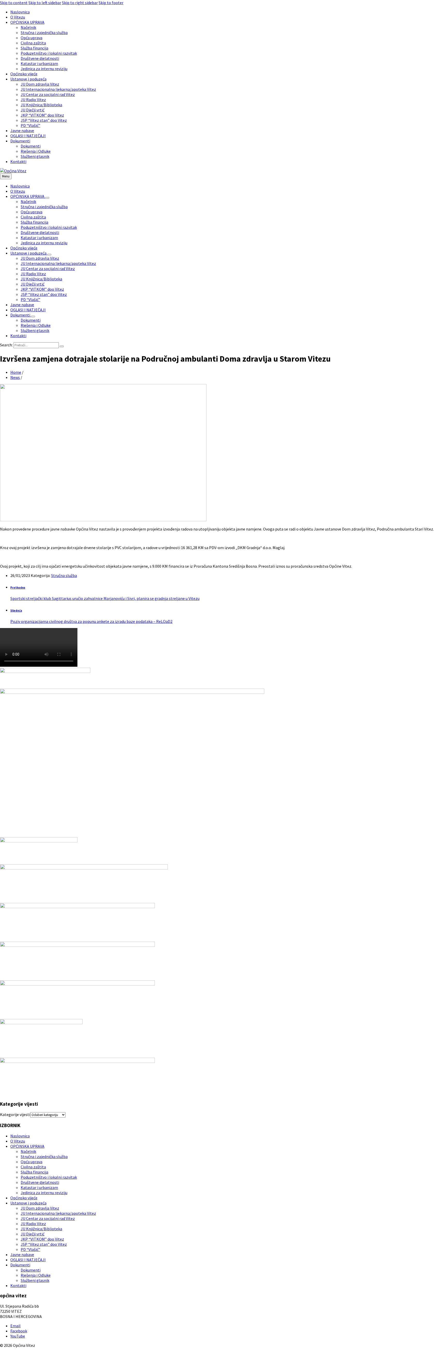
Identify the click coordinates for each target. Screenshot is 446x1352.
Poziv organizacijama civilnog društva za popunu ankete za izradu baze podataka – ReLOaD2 (91, 621)
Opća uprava (31, 1161)
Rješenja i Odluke (36, 1275)
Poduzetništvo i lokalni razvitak (49, 1177)
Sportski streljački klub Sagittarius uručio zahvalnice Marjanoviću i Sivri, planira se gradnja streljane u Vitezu (105, 598)
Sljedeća (16, 610)
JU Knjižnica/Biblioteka (41, 1228)
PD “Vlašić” (30, 1249)
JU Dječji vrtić (32, 1233)
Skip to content (14, 2)
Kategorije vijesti (15, 1114)
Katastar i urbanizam (39, 1187)
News (15, 377)
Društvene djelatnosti (40, 1182)
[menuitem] (20, 11)
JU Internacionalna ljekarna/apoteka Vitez (58, 1213)
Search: (6, 344)
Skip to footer (111, 2)
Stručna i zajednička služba (44, 1156)
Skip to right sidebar (80, 2)
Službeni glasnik (35, 1280)
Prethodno (17, 587)
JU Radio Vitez (33, 1223)
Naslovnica (20, 1135)
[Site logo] (13, 170)
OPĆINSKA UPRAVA (27, 1146)
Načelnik (28, 1151)
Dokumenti (20, 1264)
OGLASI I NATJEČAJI (28, 1259)
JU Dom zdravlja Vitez (40, 1208)
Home (15, 372)
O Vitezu (17, 1141)
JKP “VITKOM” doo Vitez (42, 1239)
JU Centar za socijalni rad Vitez (48, 1218)
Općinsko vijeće (23, 1197)
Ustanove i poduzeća (28, 1203)
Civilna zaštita (33, 1166)
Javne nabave (22, 1254)
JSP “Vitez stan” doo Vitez (44, 1244)
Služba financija (34, 1172)
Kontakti (18, 1285)
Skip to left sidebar (44, 2)
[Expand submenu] (47, 198)
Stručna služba (64, 575)
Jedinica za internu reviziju (44, 1192)
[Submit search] (62, 346)
